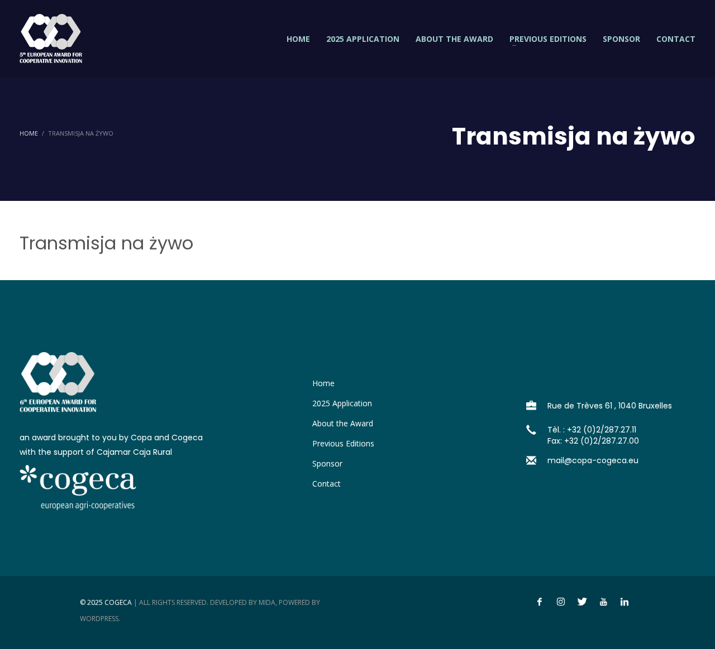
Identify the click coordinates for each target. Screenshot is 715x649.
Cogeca (118, 602)
